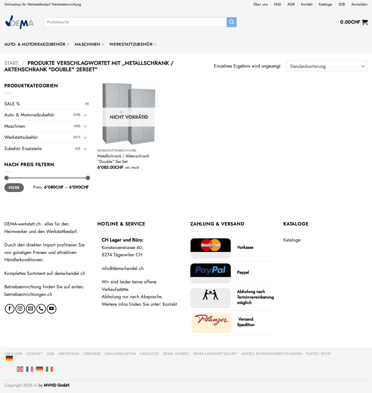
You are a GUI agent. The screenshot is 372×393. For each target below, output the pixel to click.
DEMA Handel (176, 353)
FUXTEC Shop (318, 353)
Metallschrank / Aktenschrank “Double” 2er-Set (123, 158)
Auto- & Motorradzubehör (35, 44)
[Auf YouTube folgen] (51, 309)
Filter (14, 187)
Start (11, 63)
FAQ (277, 4)
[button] (359, 4)
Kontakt (306, 4)
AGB (291, 4)
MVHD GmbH (56, 385)
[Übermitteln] (232, 22)
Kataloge (325, 4)
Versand (91, 353)
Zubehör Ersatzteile (23, 148)
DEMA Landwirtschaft (216, 353)
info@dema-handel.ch (123, 268)
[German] (9, 358)
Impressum (68, 353)
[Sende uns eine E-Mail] (30, 309)
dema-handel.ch (69, 273)
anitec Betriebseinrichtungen (272, 353)
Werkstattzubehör (131, 44)
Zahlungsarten (120, 353)
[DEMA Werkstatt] (19, 22)
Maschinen (87, 44)
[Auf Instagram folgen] (20, 309)
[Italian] (49, 368)
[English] (20, 368)
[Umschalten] (85, 114)
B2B (342, 4)
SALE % (12, 103)
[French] (29, 368)
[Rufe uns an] (41, 309)
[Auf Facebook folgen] (10, 309)
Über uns (260, 4)
